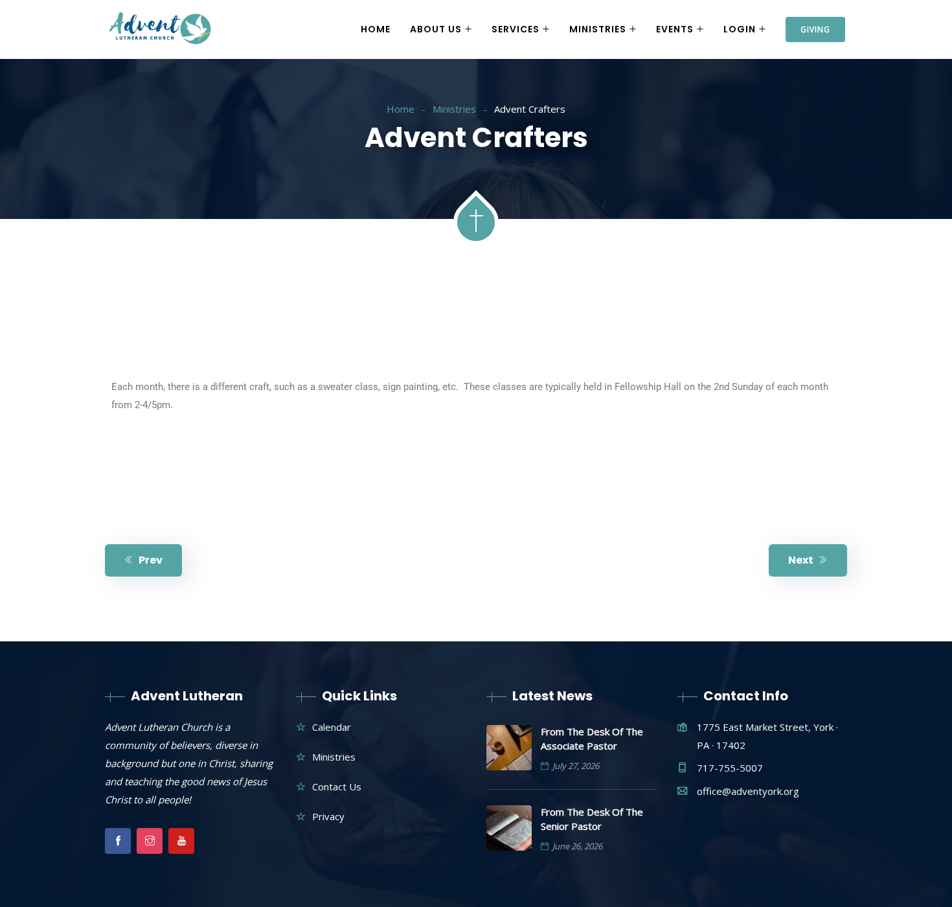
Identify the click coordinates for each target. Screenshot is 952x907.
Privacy (328, 816)
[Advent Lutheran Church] (160, 29)
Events (675, 29)
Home (376, 29)
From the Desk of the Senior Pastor (592, 818)
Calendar (331, 726)
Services (515, 29)
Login (739, 29)
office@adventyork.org (748, 791)
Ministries (597, 29)
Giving (815, 29)
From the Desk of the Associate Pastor (592, 738)
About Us (436, 29)
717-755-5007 (730, 767)
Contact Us (336, 786)
